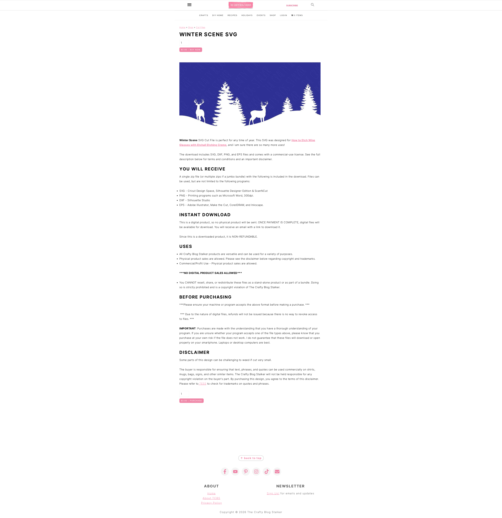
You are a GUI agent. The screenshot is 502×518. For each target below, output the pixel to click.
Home (182, 27)
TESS (202, 383)
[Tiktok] (267, 472)
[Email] (277, 472)
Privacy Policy (211, 502)
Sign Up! (273, 493)
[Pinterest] (246, 472)
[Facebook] (225, 472)
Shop (190, 27)
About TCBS (211, 498)
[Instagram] (256, 472)
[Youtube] (235, 472)
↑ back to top (251, 458)
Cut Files (200, 27)
